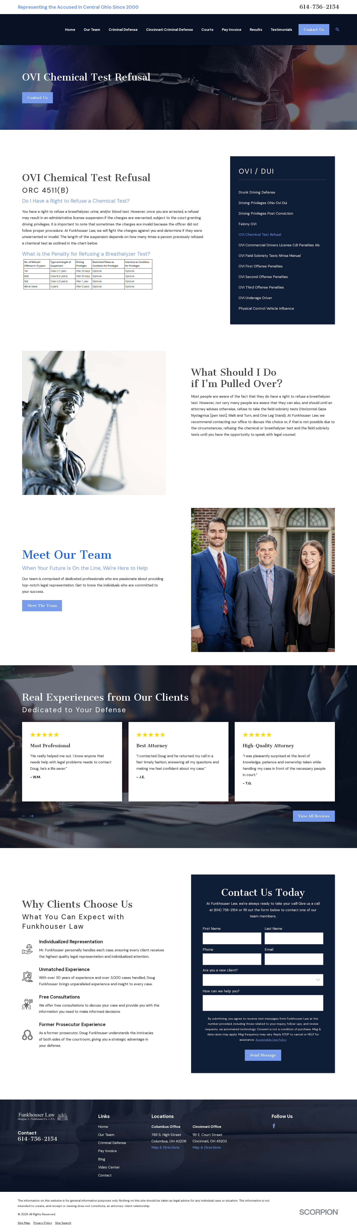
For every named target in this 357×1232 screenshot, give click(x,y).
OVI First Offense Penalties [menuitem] (261, 266)
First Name (212, 928)
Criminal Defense (112, 1143)
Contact (105, 1175)
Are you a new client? (220, 970)
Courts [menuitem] (207, 29)
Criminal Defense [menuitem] (123, 29)
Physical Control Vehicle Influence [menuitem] (266, 308)
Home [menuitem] (70, 29)
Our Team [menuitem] (92, 29)
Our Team (106, 1134)
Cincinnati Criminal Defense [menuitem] (169, 29)
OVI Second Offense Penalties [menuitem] (263, 276)
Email (269, 949)
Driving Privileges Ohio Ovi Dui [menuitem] (263, 203)
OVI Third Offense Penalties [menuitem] (261, 287)
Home (103, 1126)
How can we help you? (221, 991)
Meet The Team (42, 605)
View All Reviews (314, 816)
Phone (208, 949)
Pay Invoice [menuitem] (231, 29)
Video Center (109, 1167)
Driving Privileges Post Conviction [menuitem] (266, 213)
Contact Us (314, 29)
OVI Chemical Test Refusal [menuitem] (260, 234)
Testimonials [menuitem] (281, 29)
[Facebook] (273, 1126)
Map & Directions (165, 1147)
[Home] (42, 1116)
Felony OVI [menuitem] (247, 224)
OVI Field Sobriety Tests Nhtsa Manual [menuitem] (270, 255)
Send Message (263, 1055)
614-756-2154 (319, 7)
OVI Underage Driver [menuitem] (255, 298)
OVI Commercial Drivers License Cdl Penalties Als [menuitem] (279, 245)
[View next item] (31, 816)
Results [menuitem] (256, 29)
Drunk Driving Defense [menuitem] (257, 192)
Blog (101, 1159)
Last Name (273, 928)
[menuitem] (24, 1223)
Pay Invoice (107, 1151)
